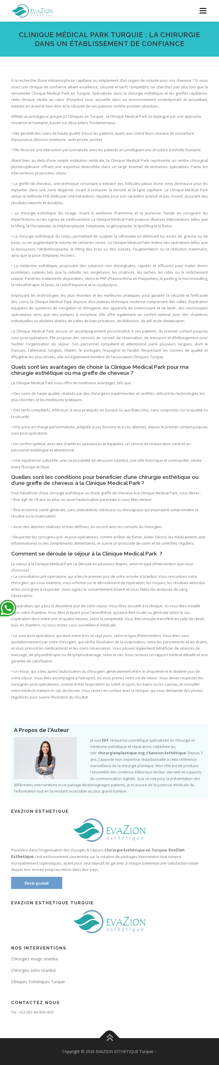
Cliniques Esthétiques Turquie (38, 981)
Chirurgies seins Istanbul (33, 970)
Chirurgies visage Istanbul (34, 959)
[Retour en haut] (110, 1038)
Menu (203, 10)
